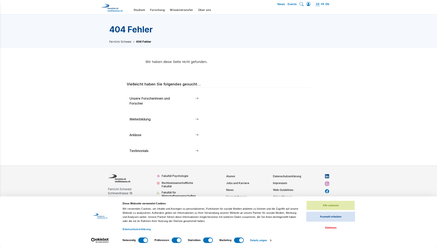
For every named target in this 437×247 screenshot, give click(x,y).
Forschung (157, 10)
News (281, 4)
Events (292, 4)
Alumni (230, 176)
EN (327, 4)
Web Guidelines (283, 190)
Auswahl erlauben (330, 216)
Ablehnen (330, 227)
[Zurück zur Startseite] (112, 9)
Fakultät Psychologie (175, 176)
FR (322, 4)
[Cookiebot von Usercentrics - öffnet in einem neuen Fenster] (100, 240)
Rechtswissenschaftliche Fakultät (177, 184)
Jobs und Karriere (237, 183)
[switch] (176, 240)
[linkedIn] (327, 176)
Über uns (204, 10)
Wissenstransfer (181, 10)
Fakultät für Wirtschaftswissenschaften (179, 194)
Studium (139, 10)
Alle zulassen (331, 205)
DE (318, 4)
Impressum (280, 183)
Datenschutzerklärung (287, 176)
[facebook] (327, 191)
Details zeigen (258, 240)
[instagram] (327, 184)
